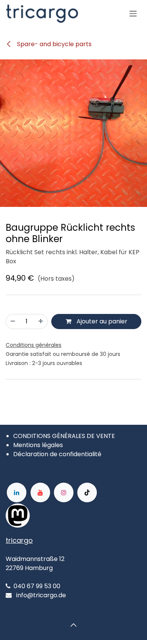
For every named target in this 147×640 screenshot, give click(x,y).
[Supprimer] (13, 321)
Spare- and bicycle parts (53, 44)
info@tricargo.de (41, 595)
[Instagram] (64, 492)
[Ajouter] (40, 321)
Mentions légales (38, 445)
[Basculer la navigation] (133, 13)
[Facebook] (54, 515)
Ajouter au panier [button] (101, 321)
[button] (73, 625)
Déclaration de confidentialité (57, 454)
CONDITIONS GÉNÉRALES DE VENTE (64, 436)
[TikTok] (87, 492)
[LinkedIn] (16, 492)
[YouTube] (40, 492)
